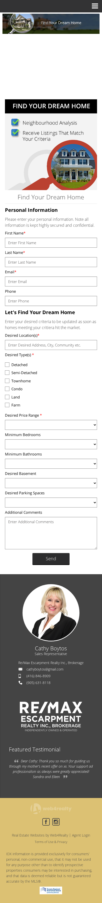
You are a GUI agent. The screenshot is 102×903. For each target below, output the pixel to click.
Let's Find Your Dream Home (40, 312)
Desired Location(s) (22, 335)
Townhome (21, 380)
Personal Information (31, 210)
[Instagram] (56, 822)
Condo (17, 388)
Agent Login (81, 835)
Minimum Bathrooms (23, 454)
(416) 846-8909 (38, 676)
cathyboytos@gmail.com (44, 669)
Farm (15, 404)
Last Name (15, 252)
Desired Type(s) (19, 354)
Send (51, 559)
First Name (15, 232)
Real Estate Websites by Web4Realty (40, 835)
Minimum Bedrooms (23, 434)
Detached (19, 364)
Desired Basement (20, 473)
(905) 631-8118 (38, 682)
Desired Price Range (23, 415)
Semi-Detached (24, 372)
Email (10, 271)
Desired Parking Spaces (25, 492)
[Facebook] (46, 822)
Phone (10, 291)
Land (15, 397)
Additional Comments (23, 512)
